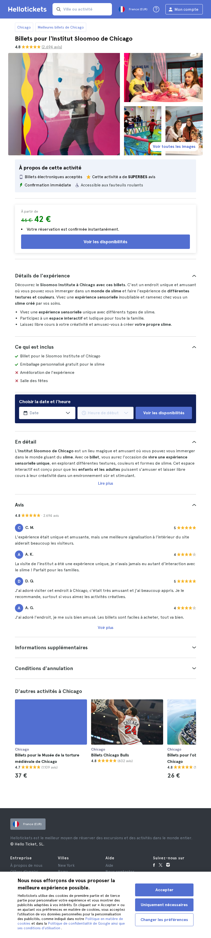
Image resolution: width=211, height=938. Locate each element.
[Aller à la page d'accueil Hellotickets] (28, 9)
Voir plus (105, 627)
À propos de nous (26, 865)
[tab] (105, 276)
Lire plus (105, 483)
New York (66, 865)
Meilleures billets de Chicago (61, 27)
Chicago (24, 27)
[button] (105, 276)
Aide (109, 865)
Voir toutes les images (174, 146)
